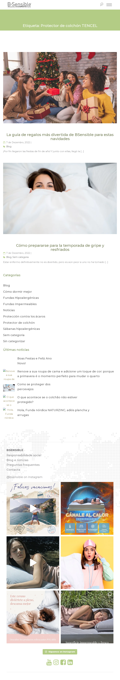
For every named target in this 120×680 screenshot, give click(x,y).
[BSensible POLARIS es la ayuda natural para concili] (87, 508)
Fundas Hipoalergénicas (21, 298)
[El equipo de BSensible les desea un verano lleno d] (33, 508)
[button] (60, 651)
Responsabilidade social (24, 455)
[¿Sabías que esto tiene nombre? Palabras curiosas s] (87, 562)
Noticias (9, 310)
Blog (8, 146)
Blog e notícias (17, 460)
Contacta (13, 469)
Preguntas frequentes (23, 465)
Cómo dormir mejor (17, 291)
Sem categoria (20, 257)
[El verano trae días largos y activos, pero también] (33, 617)
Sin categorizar (14, 341)
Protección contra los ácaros (24, 316)
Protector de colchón (19, 322)
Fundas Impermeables (20, 304)
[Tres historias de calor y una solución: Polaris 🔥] (33, 562)
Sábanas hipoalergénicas (21, 329)
